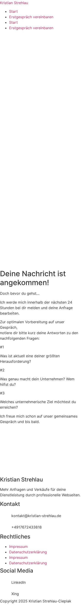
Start (13, 11)
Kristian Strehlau (14, 2)
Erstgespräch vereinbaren (31, 17)
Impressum (18, 546)
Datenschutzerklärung (28, 552)
